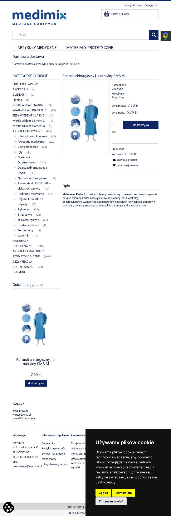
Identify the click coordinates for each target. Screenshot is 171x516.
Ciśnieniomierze (28, 146)
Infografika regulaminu (55, 464)
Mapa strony (49, 458)
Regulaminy (48, 443)
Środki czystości (28, 225)
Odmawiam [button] (124, 492)
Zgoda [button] (103, 492)
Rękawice (24, 209)
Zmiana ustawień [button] (111, 501)
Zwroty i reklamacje (53, 453)
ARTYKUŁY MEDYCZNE (27, 131)
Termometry (25, 230)
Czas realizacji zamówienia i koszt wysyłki (82, 463)
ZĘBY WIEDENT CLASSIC (28, 115)
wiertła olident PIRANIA (28, 105)
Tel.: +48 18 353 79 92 (25, 456)
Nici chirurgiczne (28, 219)
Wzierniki (23, 235)
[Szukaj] (153, 35)
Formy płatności (80, 453)
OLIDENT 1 (20, 94)
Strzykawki (25, 214)
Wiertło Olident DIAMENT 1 (30, 110)
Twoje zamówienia (82, 443)
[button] (124, 159)
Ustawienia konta (81, 448)
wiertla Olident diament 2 (29, 120)
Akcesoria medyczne (31, 141)
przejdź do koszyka (24, 418)
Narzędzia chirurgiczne (32, 178)
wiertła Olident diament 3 (29, 126)
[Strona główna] (39, 17)
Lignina (17, 99)
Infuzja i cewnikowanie (32, 136)
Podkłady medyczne (31, 193)
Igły (20, 152)
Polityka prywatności (54, 448)
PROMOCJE (20, 272)
